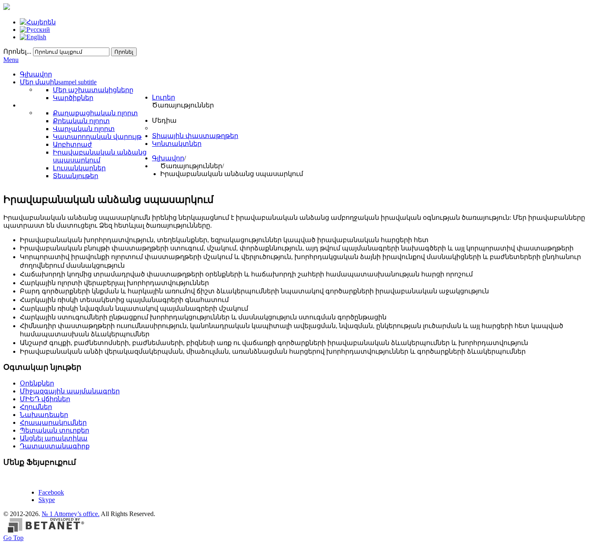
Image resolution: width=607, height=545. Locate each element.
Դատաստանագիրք (55, 446)
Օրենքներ (37, 383)
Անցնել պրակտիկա (54, 438)
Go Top (13, 537)
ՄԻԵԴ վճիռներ (45, 398)
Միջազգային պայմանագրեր (70, 391)
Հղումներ (36, 406)
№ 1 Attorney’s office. (71, 513)
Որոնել (123, 52)
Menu (11, 59)
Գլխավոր (168, 158)
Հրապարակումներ (53, 422)
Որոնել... (17, 51)
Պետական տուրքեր (54, 430)
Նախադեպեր (44, 414)
